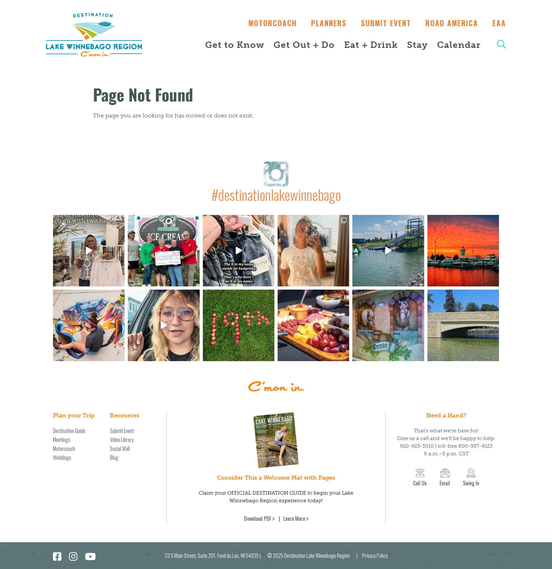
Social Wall (120, 448)
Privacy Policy (374, 555)
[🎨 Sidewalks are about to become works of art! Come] (89, 325)
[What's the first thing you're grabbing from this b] (313, 325)
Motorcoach (273, 23)
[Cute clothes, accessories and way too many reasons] (238, 250)
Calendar (458, 45)
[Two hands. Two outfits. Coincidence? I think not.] (89, 250)
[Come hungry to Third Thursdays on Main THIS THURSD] (163, 325)
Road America (451, 23)
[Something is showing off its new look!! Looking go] (463, 325)
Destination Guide (69, 431)
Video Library (122, 440)
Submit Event (386, 23)
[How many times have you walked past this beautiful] (388, 325)
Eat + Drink (371, 45)
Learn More (294, 518)
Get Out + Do (304, 45)
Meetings (61, 440)
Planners (329, 23)
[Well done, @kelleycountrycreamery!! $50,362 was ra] (163, 250)
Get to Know (234, 45)
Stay (417, 45)
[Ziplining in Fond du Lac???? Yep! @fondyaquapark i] (388, 250)
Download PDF (257, 518)
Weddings (62, 457)
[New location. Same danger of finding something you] (313, 250)
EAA (499, 23)
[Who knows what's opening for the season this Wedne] (238, 325)
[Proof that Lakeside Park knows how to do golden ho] (463, 250)
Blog (114, 457)
